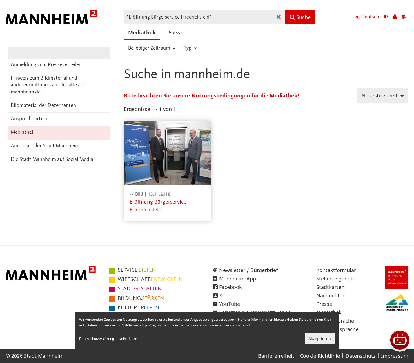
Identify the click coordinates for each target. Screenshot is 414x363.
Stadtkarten (330, 287)
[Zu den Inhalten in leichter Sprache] (395, 17)
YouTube (229, 303)
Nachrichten (331, 295)
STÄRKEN (141, 298)
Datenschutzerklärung (96, 338)
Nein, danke (128, 338)
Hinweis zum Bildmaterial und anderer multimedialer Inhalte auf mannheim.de (48, 85)
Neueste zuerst (380, 95)
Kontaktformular (336, 270)
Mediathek (22, 132)
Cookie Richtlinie (320, 355)
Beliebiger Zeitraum (149, 48)
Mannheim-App (237, 278)
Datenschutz (360, 355)
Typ (188, 48)
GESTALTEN (140, 289)
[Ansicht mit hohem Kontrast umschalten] (386, 17)
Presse (175, 32)
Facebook (230, 287)
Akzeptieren (319, 338)
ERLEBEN (138, 308)
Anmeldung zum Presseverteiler (46, 65)
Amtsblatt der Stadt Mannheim (45, 146)
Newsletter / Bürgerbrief (248, 270)
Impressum (394, 355)
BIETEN (137, 270)
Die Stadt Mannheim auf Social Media (52, 159)
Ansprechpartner (29, 119)
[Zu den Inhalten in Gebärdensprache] (404, 17)
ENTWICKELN (150, 279)
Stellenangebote (335, 278)
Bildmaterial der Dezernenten (43, 105)
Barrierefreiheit (276, 355)
